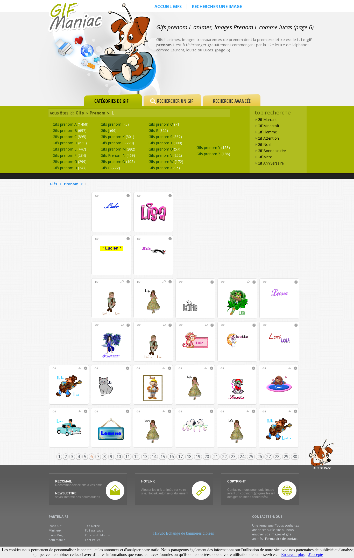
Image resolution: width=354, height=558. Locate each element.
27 (268, 456)
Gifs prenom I (115, 124)
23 (233, 456)
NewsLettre (65, 493)
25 (251, 456)
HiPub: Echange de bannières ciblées (183, 533)
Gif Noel (264, 144)
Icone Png (55, 535)
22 (224, 456)
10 (118, 456)
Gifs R (158, 130)
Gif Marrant (267, 119)
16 (171, 456)
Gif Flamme (267, 132)
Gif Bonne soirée (272, 150)
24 (242, 456)
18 (189, 456)
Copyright (236, 481)
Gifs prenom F (69, 155)
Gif (96, 195)
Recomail (63, 481)
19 (198, 456)
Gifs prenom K (117, 136)
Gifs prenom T (165, 142)
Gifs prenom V (165, 155)
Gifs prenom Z (213, 153)
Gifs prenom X (164, 167)
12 (136, 456)
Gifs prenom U (164, 149)
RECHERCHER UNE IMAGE (217, 6)
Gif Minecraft (268, 125)
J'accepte (315, 554)
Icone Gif (55, 526)
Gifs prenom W (165, 161)
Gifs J (109, 130)
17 (180, 456)
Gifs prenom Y (213, 147)
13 (145, 456)
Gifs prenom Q (164, 124)
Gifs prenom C (69, 136)
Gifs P (110, 167)
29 (286, 456)
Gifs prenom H (70, 167)
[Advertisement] (253, 75)
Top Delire (92, 526)
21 (215, 456)
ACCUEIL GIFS (168, 6)
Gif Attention (268, 138)
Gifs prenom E (69, 149)
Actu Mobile (57, 540)
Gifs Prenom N (118, 155)
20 (206, 456)
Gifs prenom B (70, 130)
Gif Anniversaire (271, 163)
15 (162, 456)
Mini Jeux (55, 530)
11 (127, 456)
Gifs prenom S (165, 136)
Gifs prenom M (118, 149)
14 (154, 456)
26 (259, 456)
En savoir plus (293, 554)
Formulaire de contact (281, 538)
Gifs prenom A (70, 124)
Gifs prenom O (118, 161)
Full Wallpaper (95, 530)
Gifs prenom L (117, 142)
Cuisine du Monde (97, 535)
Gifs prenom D (70, 142)
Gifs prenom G (70, 161)
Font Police (93, 540)
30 (295, 456)
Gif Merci (265, 156)
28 (277, 456)
